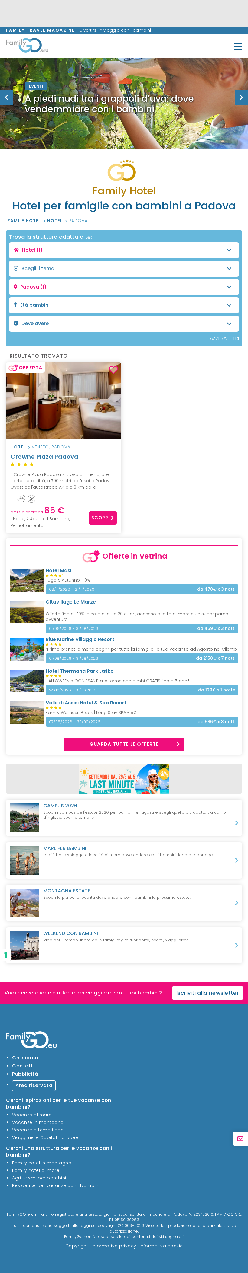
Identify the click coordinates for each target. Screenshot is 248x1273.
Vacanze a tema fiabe (38, 1130)
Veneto (40, 447)
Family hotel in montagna (41, 1163)
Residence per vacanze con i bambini (56, 1185)
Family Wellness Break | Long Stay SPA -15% (91, 713)
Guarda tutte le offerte (124, 744)
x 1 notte (216, 690)
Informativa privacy (113, 1246)
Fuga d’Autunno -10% (68, 580)
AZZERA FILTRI (224, 338)
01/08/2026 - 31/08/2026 (73, 658)
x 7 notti (215, 658)
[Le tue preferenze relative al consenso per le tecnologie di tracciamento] (5, 955)
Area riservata (33, 1085)
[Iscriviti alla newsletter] (240, 1139)
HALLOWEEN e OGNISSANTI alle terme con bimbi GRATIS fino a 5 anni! (117, 681)
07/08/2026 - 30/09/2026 (74, 722)
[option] (124, 103)
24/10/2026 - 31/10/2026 (72, 690)
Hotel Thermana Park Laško (80, 671)
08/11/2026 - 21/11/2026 (71, 589)
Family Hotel (25, 221)
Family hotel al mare (35, 1170)
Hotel (55, 221)
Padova (78, 221)
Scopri (100, 518)
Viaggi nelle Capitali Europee (45, 1137)
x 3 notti (216, 589)
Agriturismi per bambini (39, 1178)
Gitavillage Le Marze (71, 601)
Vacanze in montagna (38, 1122)
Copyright (76, 1246)
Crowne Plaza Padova (44, 456)
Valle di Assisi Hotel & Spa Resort (86, 702)
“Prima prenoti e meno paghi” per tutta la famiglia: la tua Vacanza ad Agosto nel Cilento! (142, 649)
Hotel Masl (58, 570)
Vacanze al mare (32, 1115)
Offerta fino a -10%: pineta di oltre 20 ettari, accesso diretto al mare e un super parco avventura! (137, 616)
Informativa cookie (161, 1246)
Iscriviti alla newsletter (207, 993)
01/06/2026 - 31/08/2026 (73, 628)
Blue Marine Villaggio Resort (80, 639)
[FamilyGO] (27, 46)
